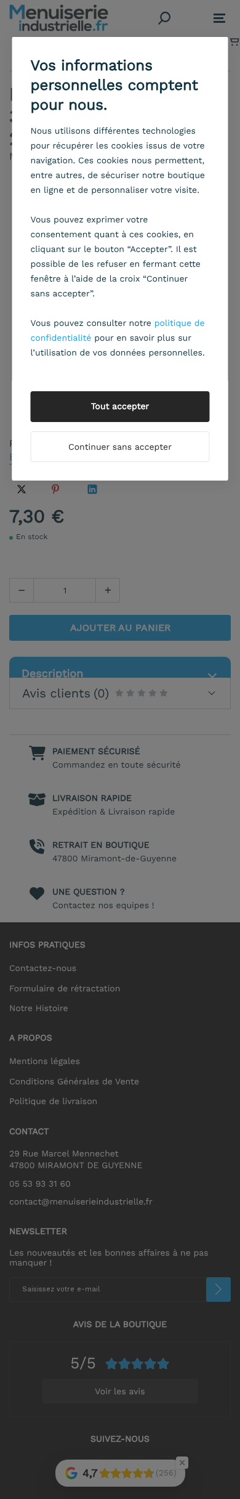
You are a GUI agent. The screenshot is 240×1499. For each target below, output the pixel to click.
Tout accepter (120, 407)
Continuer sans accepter (120, 447)
